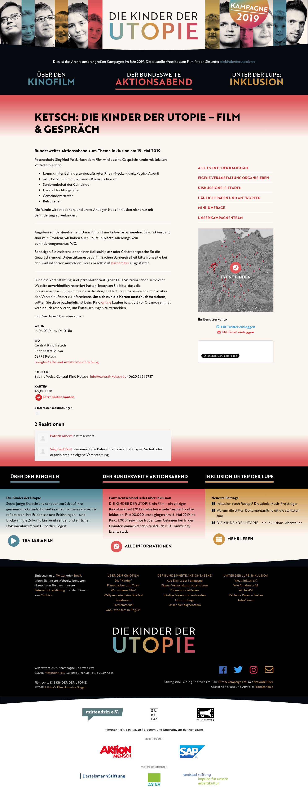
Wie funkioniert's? (245, 585)
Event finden (236, 277)
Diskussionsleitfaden (220, 187)
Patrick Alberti (61, 435)
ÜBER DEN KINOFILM (123, 575)
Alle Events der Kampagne (223, 167)
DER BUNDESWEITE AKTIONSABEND (184, 575)
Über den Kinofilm (35, 476)
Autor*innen (246, 600)
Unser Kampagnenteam (220, 217)
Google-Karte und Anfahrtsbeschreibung (67, 361)
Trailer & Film (37, 540)
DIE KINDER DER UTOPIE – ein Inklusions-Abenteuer (259, 522)
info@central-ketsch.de (108, 376)
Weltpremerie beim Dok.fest (123, 595)
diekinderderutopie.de (237, 61)
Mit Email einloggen (237, 332)
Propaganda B (264, 686)
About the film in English (123, 610)
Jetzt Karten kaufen (58, 396)
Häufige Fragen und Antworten (229, 197)
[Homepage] (154, 26)
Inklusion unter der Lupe (239, 476)
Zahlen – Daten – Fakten (246, 595)
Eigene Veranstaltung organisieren (233, 177)
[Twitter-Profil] (238, 672)
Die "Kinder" (123, 580)
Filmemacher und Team (123, 585)
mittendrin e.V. (55, 672)
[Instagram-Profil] (254, 672)
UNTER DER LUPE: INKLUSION (246, 575)
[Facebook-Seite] (223, 672)
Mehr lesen (240, 539)
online (106, 302)
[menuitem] (51, 81)
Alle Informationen (148, 546)
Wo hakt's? (246, 590)
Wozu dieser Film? (123, 590)
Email (77, 575)
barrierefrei (120, 262)
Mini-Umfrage (211, 207)
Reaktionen (123, 600)
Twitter (60, 575)
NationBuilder (263, 682)
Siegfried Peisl (61, 449)
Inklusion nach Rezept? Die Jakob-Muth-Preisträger (257, 503)
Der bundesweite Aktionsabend (145, 476)
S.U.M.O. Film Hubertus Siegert (66, 687)
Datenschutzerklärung (50, 590)
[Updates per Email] (269, 672)
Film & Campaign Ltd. (232, 682)
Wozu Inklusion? (246, 580)
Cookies (46, 595)
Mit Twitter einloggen (237, 326)
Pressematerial (123, 605)
